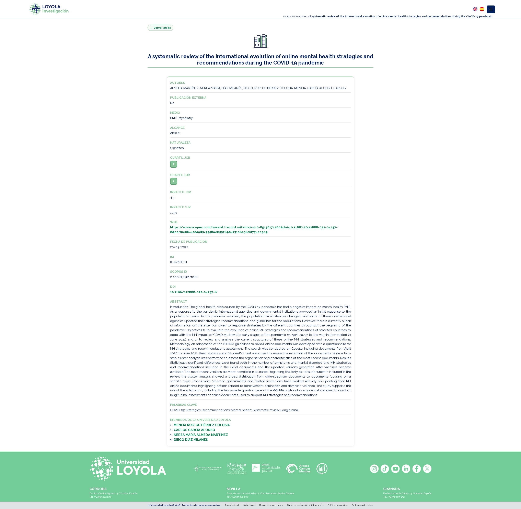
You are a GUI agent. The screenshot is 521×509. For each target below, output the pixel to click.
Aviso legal (249, 505)
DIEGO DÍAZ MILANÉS (191, 440)
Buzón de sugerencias (270, 505)
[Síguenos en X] (427, 468)
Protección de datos (362, 505)
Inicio (286, 16)
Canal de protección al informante (305, 505)
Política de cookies (337, 505)
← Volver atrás (160, 27)
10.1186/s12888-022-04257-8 (193, 292)
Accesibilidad (232, 505)
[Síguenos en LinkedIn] (406, 468)
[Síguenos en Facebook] (416, 468)
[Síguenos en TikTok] (385, 468)
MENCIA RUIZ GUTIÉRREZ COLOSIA (202, 425)
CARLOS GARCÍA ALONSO (194, 430)
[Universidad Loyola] (130, 468)
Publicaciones (299, 16)
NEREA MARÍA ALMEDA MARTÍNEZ (201, 435)
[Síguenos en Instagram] (374, 468)
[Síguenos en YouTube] (395, 468)
